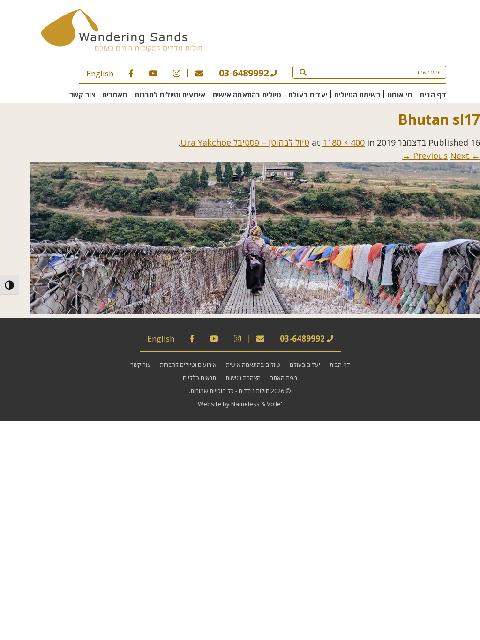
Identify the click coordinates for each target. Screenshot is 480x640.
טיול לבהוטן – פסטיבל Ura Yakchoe (244, 142)
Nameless (245, 404)
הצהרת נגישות (243, 377)
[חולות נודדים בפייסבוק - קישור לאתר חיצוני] (131, 73)
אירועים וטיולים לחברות (170, 94)
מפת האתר (283, 377)
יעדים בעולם (307, 94)
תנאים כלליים (199, 377)
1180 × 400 (343, 142)
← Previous (446, 155)
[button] (303, 72)
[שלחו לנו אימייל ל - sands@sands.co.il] (199, 73)
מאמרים (115, 94)
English (99, 73)
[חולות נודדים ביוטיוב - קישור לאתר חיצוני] (153, 73)
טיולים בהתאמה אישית (246, 94)
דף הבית (433, 94)
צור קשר (82, 94)
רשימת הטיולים (357, 94)
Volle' (274, 404)
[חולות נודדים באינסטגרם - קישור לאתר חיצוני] (176, 73)
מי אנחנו (399, 94)
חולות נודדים (254, 391)
